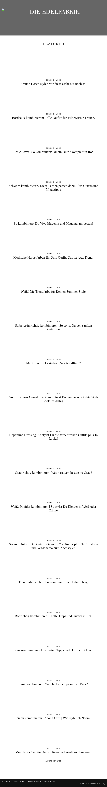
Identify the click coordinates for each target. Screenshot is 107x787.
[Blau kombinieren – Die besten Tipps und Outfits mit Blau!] (53, 633)
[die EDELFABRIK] (53, 20)
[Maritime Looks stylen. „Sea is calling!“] (53, 346)
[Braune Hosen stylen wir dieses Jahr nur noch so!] (53, 66)
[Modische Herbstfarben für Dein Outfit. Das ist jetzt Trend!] (53, 240)
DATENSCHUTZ (34, 782)
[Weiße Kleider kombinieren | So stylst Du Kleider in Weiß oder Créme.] (53, 489)
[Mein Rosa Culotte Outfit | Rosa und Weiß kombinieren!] (53, 735)
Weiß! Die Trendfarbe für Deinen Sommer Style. (54, 291)
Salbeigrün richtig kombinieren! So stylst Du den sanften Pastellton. (53, 327)
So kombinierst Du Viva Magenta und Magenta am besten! (53, 223)
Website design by (93, 784)
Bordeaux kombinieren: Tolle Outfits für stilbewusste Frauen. (53, 118)
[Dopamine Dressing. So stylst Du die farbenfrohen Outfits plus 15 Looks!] (53, 417)
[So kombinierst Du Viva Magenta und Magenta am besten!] (53, 206)
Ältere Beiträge (53, 761)
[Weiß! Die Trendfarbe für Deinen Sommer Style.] (53, 274)
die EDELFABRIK (16, 782)
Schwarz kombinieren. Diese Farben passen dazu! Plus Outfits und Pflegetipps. (53, 187)
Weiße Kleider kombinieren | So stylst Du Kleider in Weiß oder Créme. (53, 508)
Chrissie (50, 80)
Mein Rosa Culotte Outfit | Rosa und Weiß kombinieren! (53, 752)
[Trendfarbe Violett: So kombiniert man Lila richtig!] (53, 564)
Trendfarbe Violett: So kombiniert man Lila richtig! (54, 582)
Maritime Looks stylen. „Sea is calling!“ (53, 363)
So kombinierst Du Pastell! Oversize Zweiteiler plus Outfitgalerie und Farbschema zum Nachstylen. (53, 546)
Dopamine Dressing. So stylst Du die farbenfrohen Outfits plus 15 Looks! (53, 436)
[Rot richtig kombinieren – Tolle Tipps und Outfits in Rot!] (53, 598)
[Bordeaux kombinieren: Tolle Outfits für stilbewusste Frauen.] (53, 100)
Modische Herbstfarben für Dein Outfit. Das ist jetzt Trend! (53, 257)
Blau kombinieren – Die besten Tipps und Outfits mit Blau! (53, 650)
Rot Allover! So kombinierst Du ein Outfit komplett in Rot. (54, 152)
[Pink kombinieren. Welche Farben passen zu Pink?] (53, 666)
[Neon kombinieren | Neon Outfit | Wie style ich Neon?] (53, 700)
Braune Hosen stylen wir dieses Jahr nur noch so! (53, 84)
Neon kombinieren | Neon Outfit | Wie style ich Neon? (53, 718)
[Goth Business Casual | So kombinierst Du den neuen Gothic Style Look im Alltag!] (53, 380)
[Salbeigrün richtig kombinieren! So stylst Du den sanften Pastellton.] (53, 308)
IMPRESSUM (49, 782)
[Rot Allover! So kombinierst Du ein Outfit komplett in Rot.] (53, 134)
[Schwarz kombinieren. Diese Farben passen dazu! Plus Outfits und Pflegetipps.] (53, 168)
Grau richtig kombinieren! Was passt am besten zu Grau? (53, 472)
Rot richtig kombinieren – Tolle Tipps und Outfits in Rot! (53, 616)
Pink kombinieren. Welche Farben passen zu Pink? (53, 684)
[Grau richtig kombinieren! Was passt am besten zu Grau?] (53, 455)
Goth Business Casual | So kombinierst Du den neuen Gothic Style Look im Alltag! (53, 399)
